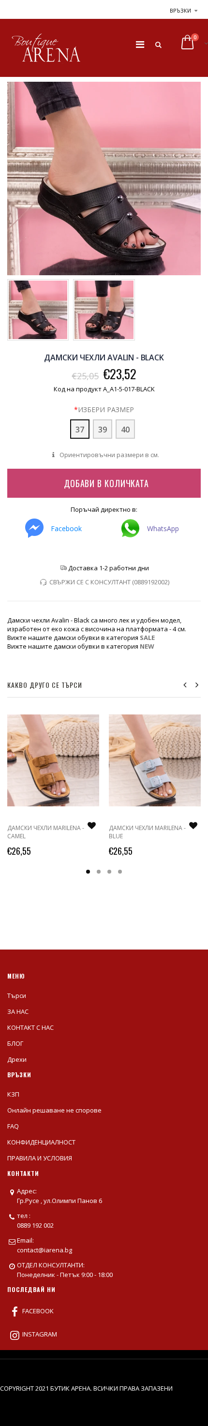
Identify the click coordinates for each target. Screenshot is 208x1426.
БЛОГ (15, 1043)
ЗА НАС (18, 1011)
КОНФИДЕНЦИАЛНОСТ (41, 1142)
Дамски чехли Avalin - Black (104, 357)
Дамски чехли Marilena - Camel (45, 832)
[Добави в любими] (91, 825)
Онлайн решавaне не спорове (54, 1110)
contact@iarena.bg (44, 1250)
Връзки (180, 10)
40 (125, 429)
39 (102, 429)
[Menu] (140, 44)
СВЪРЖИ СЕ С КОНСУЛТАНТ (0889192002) (109, 582)
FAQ (13, 1126)
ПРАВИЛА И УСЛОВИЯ (39, 1158)
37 (79, 429)
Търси (16, 995)
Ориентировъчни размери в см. (108, 454)
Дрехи (17, 1059)
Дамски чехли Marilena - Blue (147, 832)
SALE (147, 637)
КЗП (13, 1094)
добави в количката (106, 483)
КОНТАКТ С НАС (30, 1027)
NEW (147, 646)
